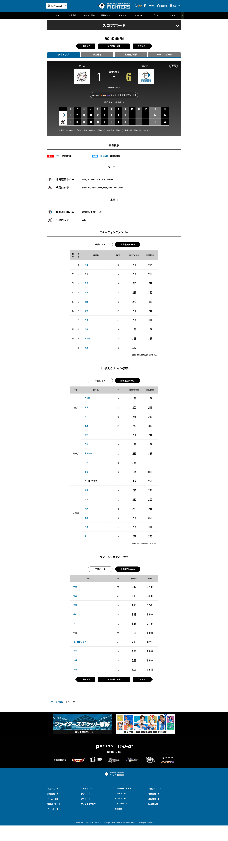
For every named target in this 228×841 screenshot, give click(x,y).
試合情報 (72, 15)
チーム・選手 (89, 15)
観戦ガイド (105, 15)
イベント (139, 15)
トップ (50, 702)
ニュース (55, 15)
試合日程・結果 (114, 46)
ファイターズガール (123, 788)
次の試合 (141, 46)
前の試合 (86, 46)
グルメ (172, 15)
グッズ (155, 15)
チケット (122, 15)
